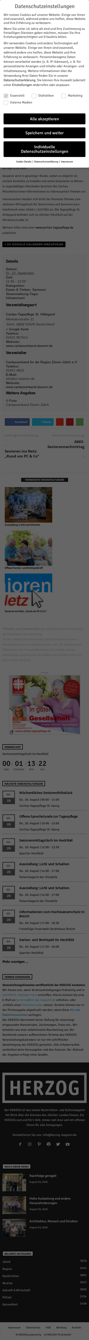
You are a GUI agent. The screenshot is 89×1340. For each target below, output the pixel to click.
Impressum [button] (67, 161)
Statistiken (46, 96)
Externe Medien (21, 102)
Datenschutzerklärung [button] (46, 161)
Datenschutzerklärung (19, 80)
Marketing (75, 96)
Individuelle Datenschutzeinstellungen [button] (44, 149)
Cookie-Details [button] (24, 161)
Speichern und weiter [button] (44, 132)
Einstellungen (22, 85)
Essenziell (17, 96)
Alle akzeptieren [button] (44, 119)
